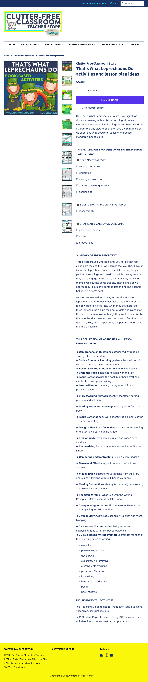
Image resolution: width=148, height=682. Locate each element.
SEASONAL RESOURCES (81, 44)
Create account (99, 3)
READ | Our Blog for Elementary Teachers (24, 655)
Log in (85, 3)
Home (6, 55)
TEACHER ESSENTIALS (111, 44)
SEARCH (135, 44)
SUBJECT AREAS (53, 44)
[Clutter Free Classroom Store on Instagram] (106, 655)
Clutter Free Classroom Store (83, 675)
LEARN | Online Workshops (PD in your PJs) (25, 659)
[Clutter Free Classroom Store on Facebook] (101, 655)
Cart (115, 3)
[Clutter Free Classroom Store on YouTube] (111, 655)
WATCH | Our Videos (14, 667)
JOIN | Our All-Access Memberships (22, 663)
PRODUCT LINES (29, 44)
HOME (12, 44)
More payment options (93, 107)
